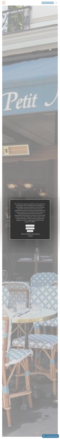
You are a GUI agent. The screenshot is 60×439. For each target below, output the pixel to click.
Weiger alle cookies (30, 228)
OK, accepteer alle (30, 225)
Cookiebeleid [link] (30, 235)
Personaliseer (30, 231)
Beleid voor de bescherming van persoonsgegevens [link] (30, 233)
